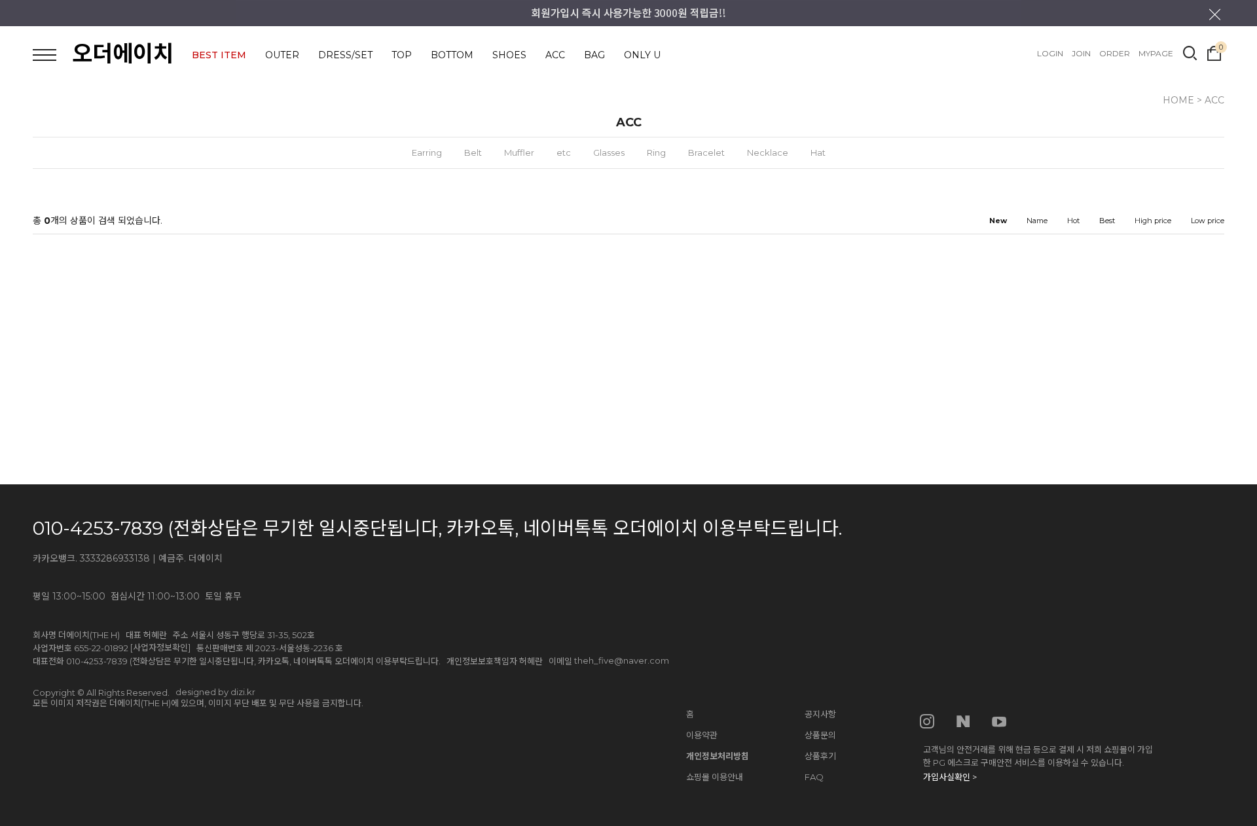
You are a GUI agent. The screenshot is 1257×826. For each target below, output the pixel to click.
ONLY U (642, 55)
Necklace (767, 152)
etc (563, 152)
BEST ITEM (219, 55)
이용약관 (702, 735)
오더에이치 (122, 53)
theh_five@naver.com (621, 660)
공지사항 (820, 714)
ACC (555, 55)
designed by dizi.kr (215, 692)
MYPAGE (1156, 53)
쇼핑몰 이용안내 (714, 777)
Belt (473, 152)
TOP (402, 55)
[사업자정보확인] (160, 647)
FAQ (814, 777)
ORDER (1114, 53)
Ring (656, 152)
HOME (1178, 100)
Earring (427, 152)
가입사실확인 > (950, 777)
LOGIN (1050, 53)
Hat (818, 152)
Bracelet (706, 152)
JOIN (1081, 53)
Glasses (609, 152)
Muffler (519, 152)
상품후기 (820, 756)
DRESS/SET (345, 55)
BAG (594, 55)
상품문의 (820, 735)
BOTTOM (452, 55)
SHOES (509, 55)
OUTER (282, 55)
